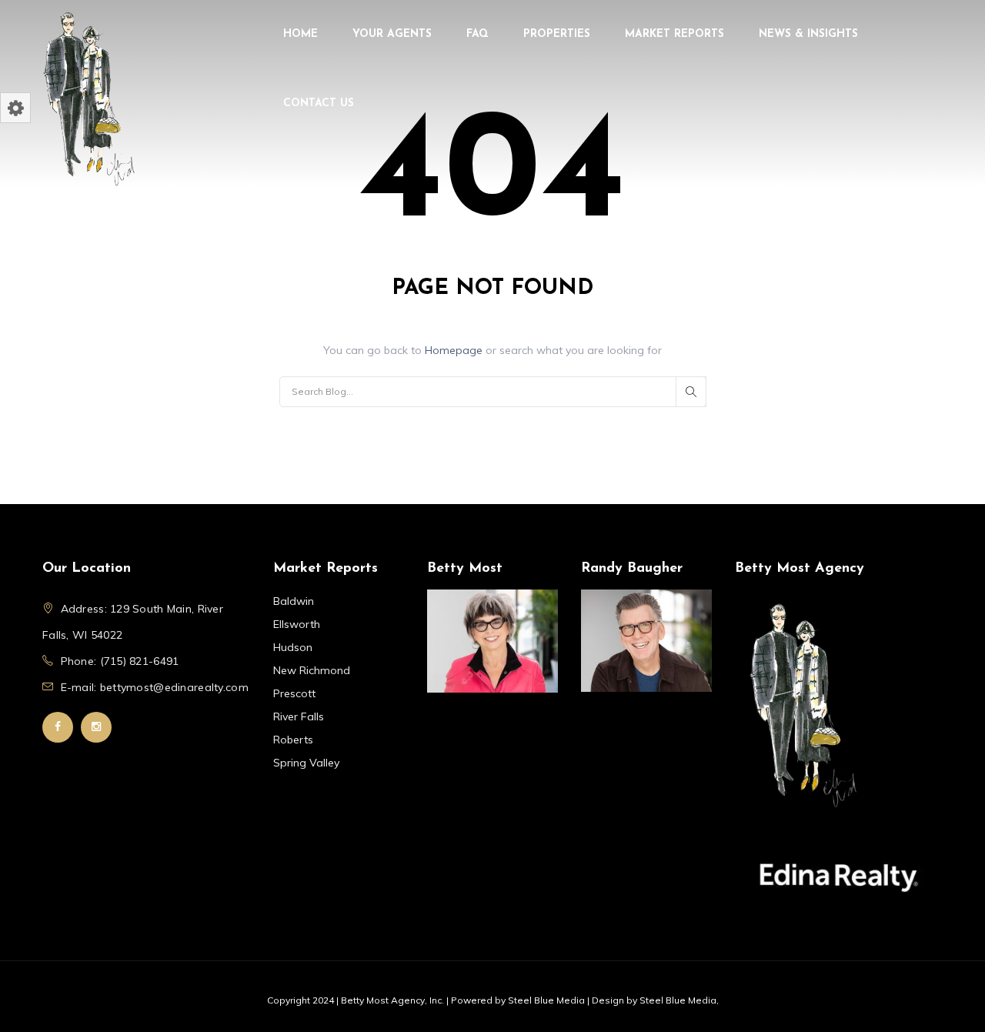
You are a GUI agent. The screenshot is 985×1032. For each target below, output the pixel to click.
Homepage (455, 350)
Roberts (293, 739)
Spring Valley (306, 763)
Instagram (96, 727)
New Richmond (311, 670)
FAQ (477, 34)
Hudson (292, 647)
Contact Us (318, 103)
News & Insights (808, 34)
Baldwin (293, 601)
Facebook (57, 727)
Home (300, 34)
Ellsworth (296, 624)
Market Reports (674, 34)
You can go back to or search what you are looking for (492, 350)
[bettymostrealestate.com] (88, 97)
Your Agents (392, 34)
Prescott (294, 693)
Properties (556, 34)
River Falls (298, 716)
